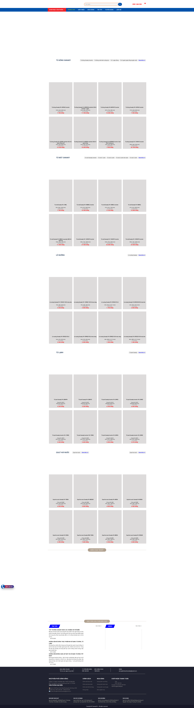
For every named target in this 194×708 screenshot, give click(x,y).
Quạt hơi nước (133, 452)
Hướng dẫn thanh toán (102, 684)
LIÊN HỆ (118, 9)
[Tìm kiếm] (120, 4)
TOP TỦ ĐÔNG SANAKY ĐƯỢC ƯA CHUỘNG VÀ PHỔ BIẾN (64, 630)
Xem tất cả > (142, 60)
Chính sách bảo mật (87, 681)
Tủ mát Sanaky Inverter (90, 157)
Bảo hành (91, 9)
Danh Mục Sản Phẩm (56, 9)
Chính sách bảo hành (88, 684)
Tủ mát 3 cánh (133, 157)
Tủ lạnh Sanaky (133, 352)
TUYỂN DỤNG (109, 9)
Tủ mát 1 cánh (101, 157)
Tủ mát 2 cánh (110, 157)
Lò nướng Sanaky (132, 255)
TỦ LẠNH (59, 352)
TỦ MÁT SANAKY (63, 158)
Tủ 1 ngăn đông (115, 60)
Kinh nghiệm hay (101, 689)
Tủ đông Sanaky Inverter (87, 60)
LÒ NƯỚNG (60, 255)
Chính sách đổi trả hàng (88, 687)
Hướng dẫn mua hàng (102, 681)
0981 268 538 (9, 586)
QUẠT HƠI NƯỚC (62, 452)
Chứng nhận (85, 689)
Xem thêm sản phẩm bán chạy (97, 621)
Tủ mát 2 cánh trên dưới (122, 157)
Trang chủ (71, 9)
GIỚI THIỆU (81, 9)
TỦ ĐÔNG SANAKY (63, 60)
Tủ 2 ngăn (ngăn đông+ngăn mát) (128, 60)
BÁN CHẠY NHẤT (97, 550)
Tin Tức (99, 9)
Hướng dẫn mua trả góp (102, 687)
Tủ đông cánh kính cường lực (101, 60)
